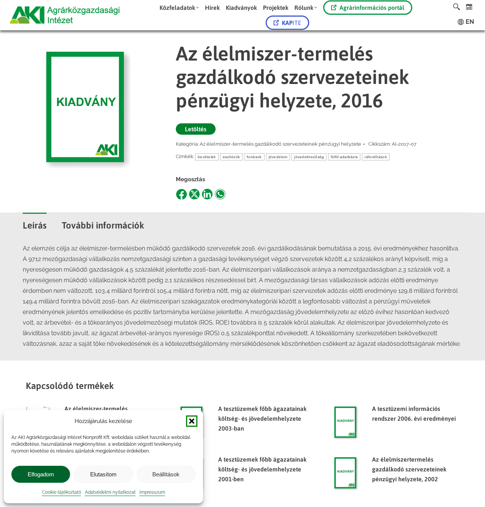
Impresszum (152, 492)
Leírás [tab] (35, 225)
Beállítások (166, 474)
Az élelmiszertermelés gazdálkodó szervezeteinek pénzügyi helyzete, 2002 (409, 469)
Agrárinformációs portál (372, 7)
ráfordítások (376, 157)
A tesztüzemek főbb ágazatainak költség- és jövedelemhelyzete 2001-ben (262, 469)
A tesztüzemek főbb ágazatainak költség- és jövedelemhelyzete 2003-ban (262, 418)
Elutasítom (103, 474)
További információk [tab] (103, 225)
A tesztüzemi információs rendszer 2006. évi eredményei (414, 413)
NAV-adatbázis (344, 157)
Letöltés (196, 129)
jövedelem (278, 157)
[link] (469, 6)
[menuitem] (179, 7)
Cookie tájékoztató (61, 492)
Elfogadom (41, 474)
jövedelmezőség (309, 157)
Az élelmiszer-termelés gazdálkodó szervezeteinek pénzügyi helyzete (280, 144)
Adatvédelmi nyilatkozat (110, 492)
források (254, 157)
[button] (192, 421)
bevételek (207, 157)
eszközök (231, 157)
